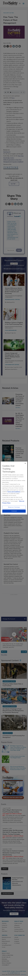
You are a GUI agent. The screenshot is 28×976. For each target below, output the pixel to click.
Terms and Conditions (13, 492)
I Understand (14, 511)
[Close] (25, 463)
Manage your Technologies (14, 507)
